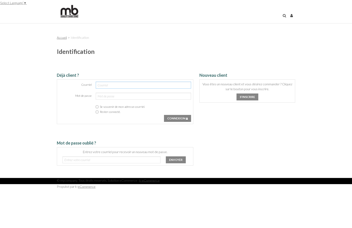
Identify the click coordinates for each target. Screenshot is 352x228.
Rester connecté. (110, 111)
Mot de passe (83, 95)
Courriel (86, 84)
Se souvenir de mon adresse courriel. (122, 106)
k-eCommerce (149, 180)
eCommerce (87, 186)
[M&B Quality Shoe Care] (67, 11)
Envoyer (176, 159)
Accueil (62, 37)
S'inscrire (247, 97)
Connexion (176, 118)
